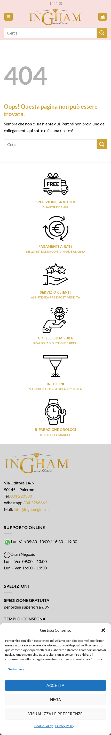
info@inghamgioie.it (31, 509)
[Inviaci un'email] (60, 4)
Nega (55, 699)
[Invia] (102, 33)
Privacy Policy (64, 726)
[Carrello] (102, 17)
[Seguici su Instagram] (55, 4)
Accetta (55, 685)
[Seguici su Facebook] (50, 4)
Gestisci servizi (18, 669)
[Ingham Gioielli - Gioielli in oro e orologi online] (55, 17)
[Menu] (8, 17)
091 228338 (21, 495)
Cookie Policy (43, 726)
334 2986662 (35, 502)
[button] (103, 630)
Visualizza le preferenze (55, 713)
